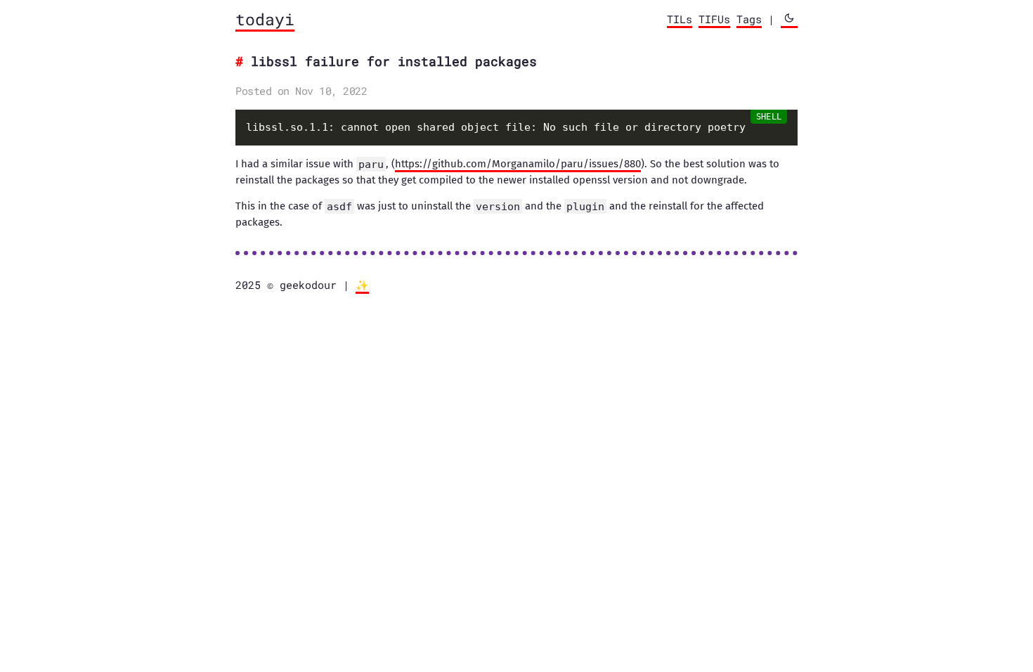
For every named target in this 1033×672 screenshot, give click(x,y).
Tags (749, 19)
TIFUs (714, 19)
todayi (264, 19)
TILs (679, 19)
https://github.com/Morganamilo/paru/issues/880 (518, 163)
